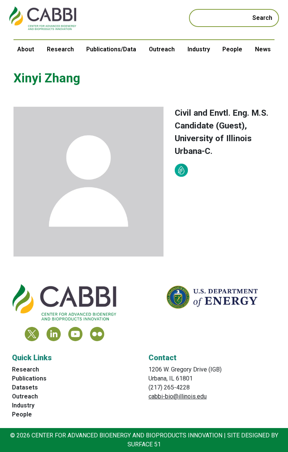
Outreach (162, 49)
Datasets (25, 387)
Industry (199, 49)
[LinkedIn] (53, 334)
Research (60, 49)
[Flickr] (97, 334)
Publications (29, 378)
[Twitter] (32, 334)
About (25, 49)
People (232, 49)
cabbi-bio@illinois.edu (177, 396)
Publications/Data (111, 49)
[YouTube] (75, 334)
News (263, 49)
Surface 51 (144, 444)
